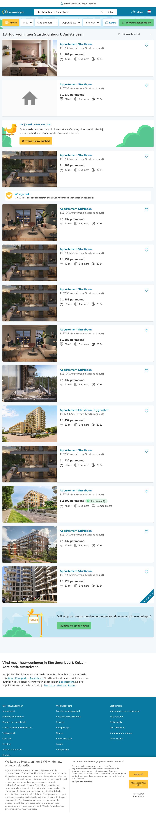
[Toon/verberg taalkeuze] (149, 12)
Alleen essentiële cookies (138, 784)
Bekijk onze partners (82, 781)
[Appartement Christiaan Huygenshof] (29, 423)
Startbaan (49, 685)
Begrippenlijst (62, 727)
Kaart (112, 22)
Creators (6, 744)
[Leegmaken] (102, 12)
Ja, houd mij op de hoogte (74, 625)
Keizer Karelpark (17, 678)
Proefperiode (62, 749)
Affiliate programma (12, 749)
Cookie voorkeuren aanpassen (17, 727)
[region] (78, 785)
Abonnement (8, 711)
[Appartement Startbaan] (29, 58)
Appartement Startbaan (76, 44)
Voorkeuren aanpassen (138, 795)
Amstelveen (36, 678)
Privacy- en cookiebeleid (14, 722)
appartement (66, 681)
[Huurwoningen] (13, 11)
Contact (6, 755)
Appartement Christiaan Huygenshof (84, 410)
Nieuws (59, 733)
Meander (62, 685)
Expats (59, 744)
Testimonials (116, 722)
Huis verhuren (116, 716)
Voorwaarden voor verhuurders (125, 711)
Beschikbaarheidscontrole (68, 716)
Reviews (60, 722)
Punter (72, 685)
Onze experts (116, 738)
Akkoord (138, 774)
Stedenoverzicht (64, 738)
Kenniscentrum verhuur (121, 733)
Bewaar (138, 22)
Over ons (6, 738)
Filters (13, 22)
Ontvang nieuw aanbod (36, 140)
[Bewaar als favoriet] (146, 45)
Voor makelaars (117, 727)
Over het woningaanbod (68, 711)
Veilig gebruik (8, 733)
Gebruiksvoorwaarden (13, 716)
